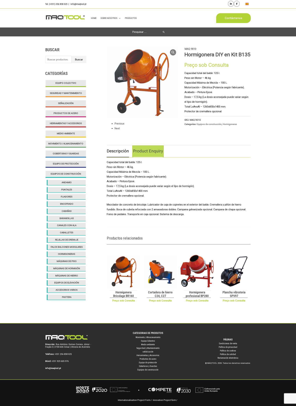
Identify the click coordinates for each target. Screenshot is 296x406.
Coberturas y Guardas (66, 153)
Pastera (66, 297)
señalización (65, 103)
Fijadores (66, 196)
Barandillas (67, 218)
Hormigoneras (66, 254)
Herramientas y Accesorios (66, 123)
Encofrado (66, 204)
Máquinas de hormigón (66, 268)
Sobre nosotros (109, 18)
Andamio (67, 182)
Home (93, 18)
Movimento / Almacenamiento (65, 143)
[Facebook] (237, 4)
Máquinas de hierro (66, 275)
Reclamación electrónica (228, 358)
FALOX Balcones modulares (67, 247)
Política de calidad (228, 354)
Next (117, 128)
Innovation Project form (164, 400)
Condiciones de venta (228, 343)
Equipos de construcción (66, 174)
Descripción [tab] (118, 151)
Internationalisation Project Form (134, 400)
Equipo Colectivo (66, 83)
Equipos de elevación (66, 282)
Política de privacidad (228, 347)
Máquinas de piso (67, 261)
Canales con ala (66, 225)
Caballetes (66, 232)
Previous (119, 123)
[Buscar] (164, 32)
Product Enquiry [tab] (148, 151)
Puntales (66, 189)
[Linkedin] (231, 4)
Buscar (79, 59)
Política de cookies (228, 351)
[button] (233, 18)
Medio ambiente (66, 133)
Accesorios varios (67, 290)
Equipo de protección (66, 163)
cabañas (67, 211)
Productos (131, 18)
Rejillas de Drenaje (66, 239)
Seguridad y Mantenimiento (66, 93)
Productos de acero (66, 113)
